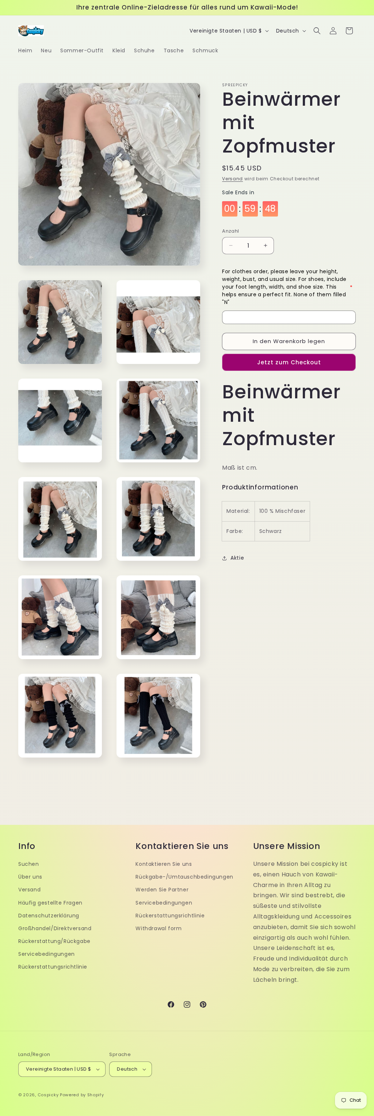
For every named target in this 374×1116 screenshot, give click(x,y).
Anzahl (230, 231)
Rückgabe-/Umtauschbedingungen (184, 876)
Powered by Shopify (82, 1095)
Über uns (30, 876)
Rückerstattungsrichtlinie (52, 966)
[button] (317, 31)
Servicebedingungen (46, 954)
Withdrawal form (159, 928)
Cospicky (48, 1095)
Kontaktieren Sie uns (164, 864)
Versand (232, 179)
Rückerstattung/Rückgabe (54, 941)
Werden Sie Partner (162, 889)
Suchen (28, 864)
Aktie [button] (237, 557)
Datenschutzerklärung (48, 915)
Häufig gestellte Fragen (50, 902)
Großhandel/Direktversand (54, 928)
